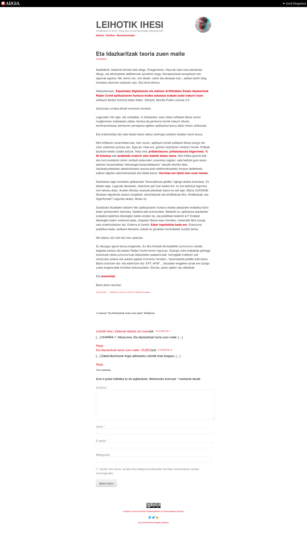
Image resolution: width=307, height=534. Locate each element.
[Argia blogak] (294, 6)
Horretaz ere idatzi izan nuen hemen (183, 173)
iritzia (130, 292)
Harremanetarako (126, 35)
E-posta (102, 440)
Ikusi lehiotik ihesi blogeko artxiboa (153, 522)
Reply (99, 345)
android (114, 292)
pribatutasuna (158, 151)
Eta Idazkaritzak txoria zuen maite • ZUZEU (123, 350)
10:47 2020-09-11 (163, 331)
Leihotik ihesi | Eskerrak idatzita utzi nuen (122, 331)
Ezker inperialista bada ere (169, 224)
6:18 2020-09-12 (165, 349)
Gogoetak (101, 292)
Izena (100, 426)
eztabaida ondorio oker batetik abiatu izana (146, 156)
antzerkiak (108, 276)
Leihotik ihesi (129, 24)
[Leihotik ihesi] (203, 31)
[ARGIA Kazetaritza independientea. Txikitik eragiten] (10, 6)
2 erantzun (101, 58)
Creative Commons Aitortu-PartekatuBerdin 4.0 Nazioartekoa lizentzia (153, 511)
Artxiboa (110, 35)
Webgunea (103, 454)
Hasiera (100, 35)
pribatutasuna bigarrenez (186, 151)
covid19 (123, 292)
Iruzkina (102, 387)
